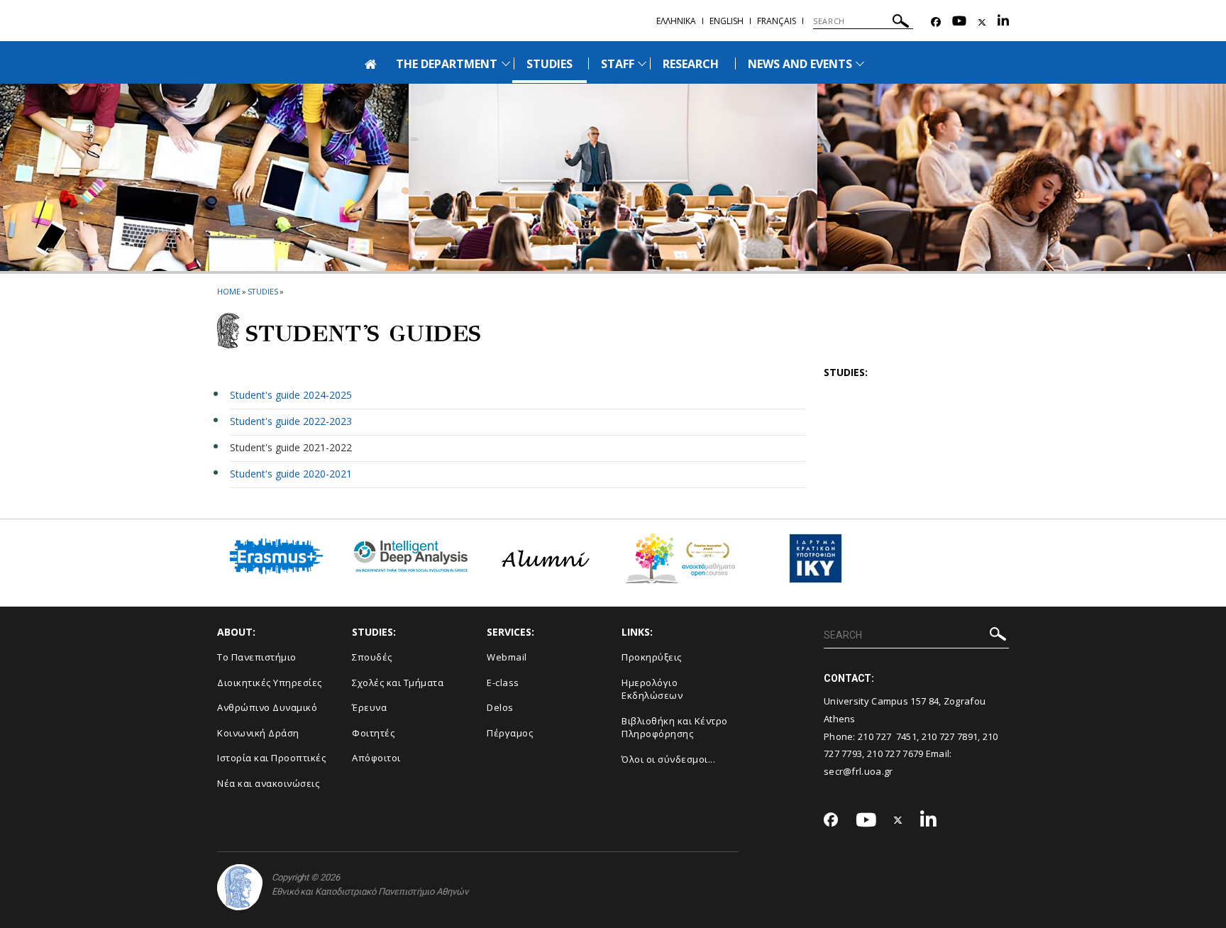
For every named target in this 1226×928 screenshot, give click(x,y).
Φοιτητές (373, 733)
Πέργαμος (510, 733)
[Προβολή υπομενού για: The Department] (506, 63)
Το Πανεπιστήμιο (257, 657)
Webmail (507, 657)
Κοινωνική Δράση (258, 733)
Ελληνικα (676, 21)
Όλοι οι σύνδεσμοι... (668, 759)
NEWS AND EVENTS (800, 64)
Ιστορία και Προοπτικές (271, 757)
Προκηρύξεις (652, 657)
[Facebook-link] (936, 22)
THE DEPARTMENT (447, 64)
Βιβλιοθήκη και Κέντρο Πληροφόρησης (675, 727)
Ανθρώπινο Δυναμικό (267, 707)
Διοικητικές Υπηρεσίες (269, 682)
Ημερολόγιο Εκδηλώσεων (652, 689)
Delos (500, 707)
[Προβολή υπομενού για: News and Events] (860, 63)
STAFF (617, 64)
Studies (263, 291)
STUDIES (549, 64)
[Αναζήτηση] (900, 23)
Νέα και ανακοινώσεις (268, 783)
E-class (503, 682)
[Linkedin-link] (1003, 22)
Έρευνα (369, 707)
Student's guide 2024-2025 (291, 395)
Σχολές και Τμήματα (397, 682)
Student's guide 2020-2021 (291, 473)
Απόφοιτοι (376, 757)
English (726, 21)
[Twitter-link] (982, 22)
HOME (229, 291)
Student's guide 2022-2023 (291, 421)
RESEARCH (691, 64)
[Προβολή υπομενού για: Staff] (642, 63)
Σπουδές (372, 657)
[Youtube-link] (959, 22)
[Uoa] (240, 887)
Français (776, 21)
